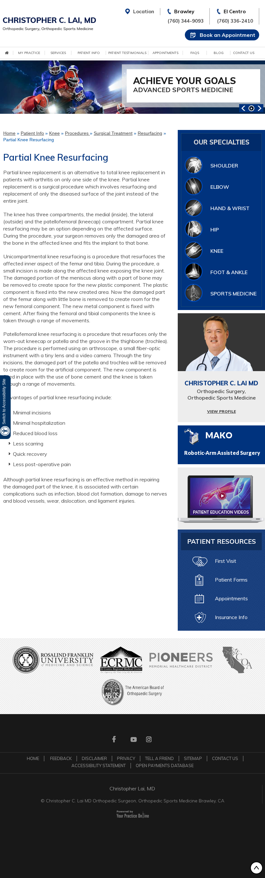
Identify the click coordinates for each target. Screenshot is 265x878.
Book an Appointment (227, 35)
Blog (219, 53)
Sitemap (193, 758)
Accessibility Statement (98, 765)
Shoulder (224, 165)
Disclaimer (94, 758)
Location (143, 11)
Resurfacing (150, 133)
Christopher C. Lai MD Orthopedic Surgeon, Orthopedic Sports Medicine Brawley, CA (135, 801)
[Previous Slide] (243, 108)
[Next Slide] (259, 108)
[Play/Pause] (251, 108)
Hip (214, 229)
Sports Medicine (233, 293)
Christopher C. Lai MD (221, 390)
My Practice (29, 53)
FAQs (194, 53)
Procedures (77, 133)
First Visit (225, 561)
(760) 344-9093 (185, 21)
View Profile (221, 411)
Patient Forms (231, 579)
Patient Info (89, 53)
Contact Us (243, 53)
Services (58, 53)
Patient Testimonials (127, 53)
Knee (54, 133)
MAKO (222, 443)
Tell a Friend (159, 758)
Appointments (165, 53)
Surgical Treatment (113, 133)
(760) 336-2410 (235, 21)
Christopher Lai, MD (132, 788)
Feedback (61, 758)
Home (9, 133)
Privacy (126, 758)
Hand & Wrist (229, 208)
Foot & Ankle (229, 272)
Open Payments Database (165, 765)
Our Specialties (221, 142)
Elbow (219, 187)
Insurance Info (231, 617)
